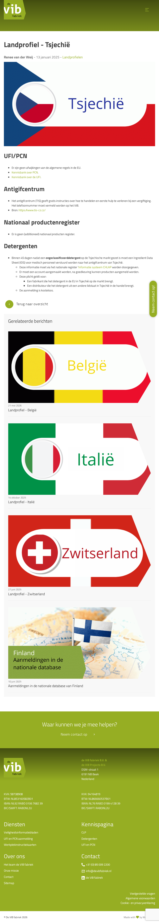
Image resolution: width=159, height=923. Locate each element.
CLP (83, 832)
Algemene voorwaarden (140, 898)
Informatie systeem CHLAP (94, 267)
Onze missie (11, 870)
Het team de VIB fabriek (18, 864)
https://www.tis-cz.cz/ (32, 210)
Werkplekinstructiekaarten (20, 844)
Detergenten (89, 838)
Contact (8, 877)
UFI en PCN (88, 844)
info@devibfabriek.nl (98, 871)
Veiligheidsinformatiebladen (21, 832)
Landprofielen (72, 57)
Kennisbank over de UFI (26, 177)
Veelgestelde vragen (142, 893)
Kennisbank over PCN (25, 172)
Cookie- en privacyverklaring (138, 903)
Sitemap (9, 883)
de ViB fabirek (94, 877)
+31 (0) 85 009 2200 (98, 864)
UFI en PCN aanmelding (18, 838)
